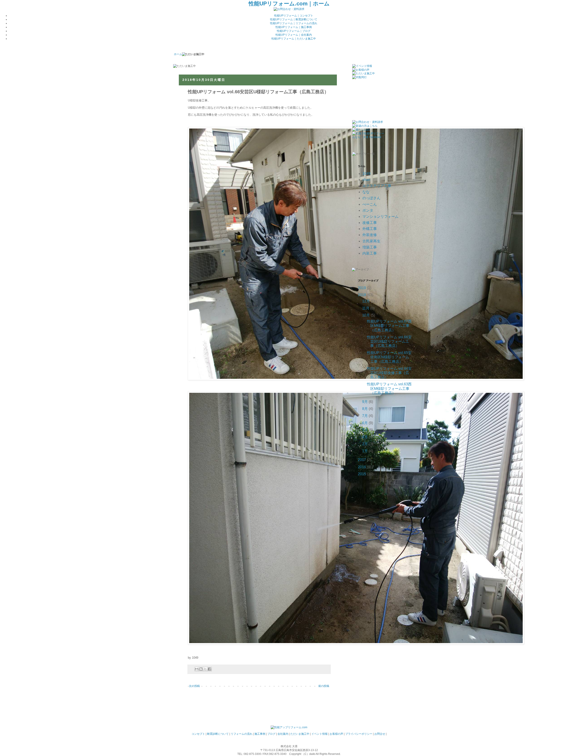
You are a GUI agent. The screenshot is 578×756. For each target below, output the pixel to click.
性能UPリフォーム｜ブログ (293, 31)
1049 (366, 174)
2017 (362, 460)
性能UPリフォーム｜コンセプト (293, 15)
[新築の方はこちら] (365, 125)
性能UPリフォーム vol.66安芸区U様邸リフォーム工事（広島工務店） (389, 341)
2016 (362, 467)
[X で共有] (205, 669)
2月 (365, 444)
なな (366, 192)
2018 (362, 295)
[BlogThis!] (201, 669)
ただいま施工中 (299, 733)
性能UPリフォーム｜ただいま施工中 (293, 38)
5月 (365, 430)
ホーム (178, 54)
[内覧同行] (359, 77)
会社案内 (282, 733)
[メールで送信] (196, 669)
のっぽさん (371, 198)
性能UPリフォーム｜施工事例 (293, 27)
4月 (365, 437)
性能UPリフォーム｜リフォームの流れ (293, 23)
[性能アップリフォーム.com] (289, 727)
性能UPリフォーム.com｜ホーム (289, 3)
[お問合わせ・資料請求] (289, 9)
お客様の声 (336, 733)
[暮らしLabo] (361, 129)
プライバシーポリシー (358, 733)
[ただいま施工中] (363, 73)
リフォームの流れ (241, 733)
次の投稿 (194, 686)
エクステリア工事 (376, 186)
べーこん (369, 204)
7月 (365, 416)
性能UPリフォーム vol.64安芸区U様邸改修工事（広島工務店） (389, 373)
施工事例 (259, 733)
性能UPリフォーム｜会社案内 (293, 34)
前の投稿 (323, 686)
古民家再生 (371, 241)
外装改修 (369, 235)
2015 (362, 474)
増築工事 (369, 247)
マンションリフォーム (380, 216)
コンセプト (198, 733)
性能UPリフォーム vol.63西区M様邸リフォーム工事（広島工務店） (389, 388)
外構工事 (369, 229)
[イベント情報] (362, 66)
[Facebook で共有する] (209, 669)
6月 (365, 423)
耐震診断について (218, 733)
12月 (366, 301)
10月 (366, 315)
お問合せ (379, 733)
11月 (365, 308)
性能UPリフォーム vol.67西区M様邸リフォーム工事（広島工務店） (389, 325)
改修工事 (369, 223)
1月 (365, 451)
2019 (362, 288)
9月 (365, 402)
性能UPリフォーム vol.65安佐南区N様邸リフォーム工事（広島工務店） (389, 357)
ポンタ (367, 210)
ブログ (271, 733)
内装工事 (369, 253)
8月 (365, 409)
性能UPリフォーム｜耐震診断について (293, 19)
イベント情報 (319, 733)
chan (366, 180)
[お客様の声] (360, 69)
